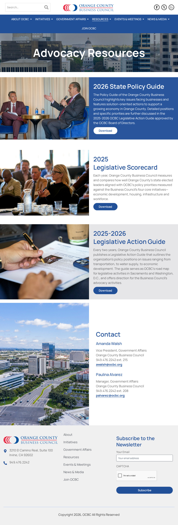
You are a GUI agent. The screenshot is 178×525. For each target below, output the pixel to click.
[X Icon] (164, 7)
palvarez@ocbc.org (110, 395)
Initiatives (42, 19)
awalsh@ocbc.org (109, 364)
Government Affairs (71, 19)
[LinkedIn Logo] (171, 7)
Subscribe (144, 490)
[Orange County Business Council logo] (88, 8)
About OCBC (20, 19)
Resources (100, 19)
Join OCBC (89, 28)
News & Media (157, 19)
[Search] (46, 7)
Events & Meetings (128, 19)
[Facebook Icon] (156, 7)
